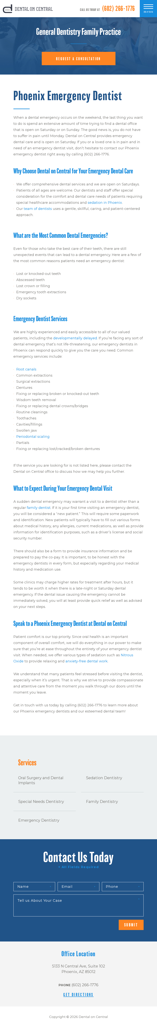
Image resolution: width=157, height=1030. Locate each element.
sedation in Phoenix (105, 203)
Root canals (26, 369)
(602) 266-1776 (118, 8)
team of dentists (38, 209)
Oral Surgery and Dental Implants (40, 780)
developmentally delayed (75, 338)
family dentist (39, 508)
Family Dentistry (102, 801)
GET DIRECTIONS (78, 995)
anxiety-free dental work (86, 661)
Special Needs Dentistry (41, 801)
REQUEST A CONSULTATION (78, 59)
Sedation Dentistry (104, 778)
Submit (131, 925)
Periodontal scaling (33, 437)
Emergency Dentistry (38, 820)
